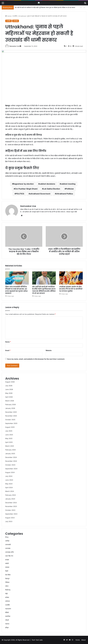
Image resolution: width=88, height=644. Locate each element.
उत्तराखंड (15, 21)
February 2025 (10, 450)
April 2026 (9, 397)
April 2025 (9, 442)
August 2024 (10, 472)
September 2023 (11, 514)
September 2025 (11, 423)
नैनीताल (7, 582)
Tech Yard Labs (37, 640)
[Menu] (3, 3)
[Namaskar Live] (44, 3)
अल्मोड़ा (7, 541)
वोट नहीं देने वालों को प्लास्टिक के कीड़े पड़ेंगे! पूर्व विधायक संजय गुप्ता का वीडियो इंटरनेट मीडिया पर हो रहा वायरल (44, 290)
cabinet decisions (47, 184)
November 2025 (11, 416)
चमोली (7, 563)
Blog (6, 537)
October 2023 (10, 510)
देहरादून (7, 578)
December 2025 (11, 412)
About (83, 640)
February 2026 (10, 404)
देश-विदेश (7, 575)
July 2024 (8, 476)
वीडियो (7, 612)
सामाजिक (7, 616)
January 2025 (10, 453)
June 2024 (9, 480)
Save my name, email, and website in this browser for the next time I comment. (36, 359)
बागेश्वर (7, 597)
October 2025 (10, 419)
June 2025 (9, 435)
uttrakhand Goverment (40, 194)
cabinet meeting (68, 184)
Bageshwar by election (23, 184)
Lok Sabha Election (51, 189)
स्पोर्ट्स (7, 620)
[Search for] (85, 3)
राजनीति (15, 16)
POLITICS (20, 194)
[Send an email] (20, 46)
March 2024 (9, 491)
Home (9, 16)
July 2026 (8, 386)
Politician (70, 189)
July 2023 (8, 521)
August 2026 (10, 382)
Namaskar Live (14, 46)
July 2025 (8, 431)
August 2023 (10, 518)
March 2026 (9, 401)
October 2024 (10, 465)
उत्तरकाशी (8, 544)
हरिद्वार (7, 627)
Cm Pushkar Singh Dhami (26, 189)
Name (8, 342)
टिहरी (6, 571)
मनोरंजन (7, 601)
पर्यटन (6, 586)
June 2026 (9, 389)
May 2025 (8, 438)
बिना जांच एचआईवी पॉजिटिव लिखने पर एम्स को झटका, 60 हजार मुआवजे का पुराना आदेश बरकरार (16, 290)
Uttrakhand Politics (64, 194)
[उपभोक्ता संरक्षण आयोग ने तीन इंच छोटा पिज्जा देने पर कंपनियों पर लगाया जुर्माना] (71, 278)
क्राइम (7, 560)
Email (8, 350)
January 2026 (10, 408)
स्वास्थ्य (7, 624)
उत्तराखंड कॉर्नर (9, 552)
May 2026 (8, 393)
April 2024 (9, 487)
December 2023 (11, 502)
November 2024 (11, 461)
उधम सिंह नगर (9, 556)
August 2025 (10, 427)
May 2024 (8, 484)
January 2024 (10, 499)
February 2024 (10, 495)
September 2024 (11, 469)
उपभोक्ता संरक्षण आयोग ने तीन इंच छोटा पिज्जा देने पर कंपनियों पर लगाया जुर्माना (70, 289)
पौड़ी (6, 593)
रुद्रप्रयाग (8, 609)
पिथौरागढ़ (7, 590)
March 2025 (9, 446)
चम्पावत (7, 567)
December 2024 (11, 457)
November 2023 (11, 506)
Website (49, 350)
